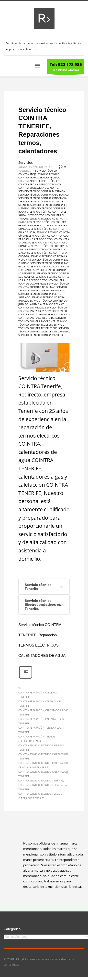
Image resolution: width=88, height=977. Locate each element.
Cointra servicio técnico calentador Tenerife (43, 774)
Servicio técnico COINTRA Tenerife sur (41, 326)
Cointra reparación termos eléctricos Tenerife (36, 739)
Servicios (25, 162)
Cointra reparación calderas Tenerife (37, 695)
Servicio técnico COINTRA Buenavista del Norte (39, 186)
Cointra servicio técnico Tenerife (40, 780)
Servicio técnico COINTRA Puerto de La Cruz (42, 288)
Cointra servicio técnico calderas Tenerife (41, 747)
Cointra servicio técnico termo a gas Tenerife (43, 787)
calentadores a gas (40, 476)
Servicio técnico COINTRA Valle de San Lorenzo (43, 329)
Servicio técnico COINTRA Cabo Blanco (43, 194)
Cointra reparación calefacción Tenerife (39, 703)
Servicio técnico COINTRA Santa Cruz (42, 309)
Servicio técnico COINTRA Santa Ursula (42, 312)
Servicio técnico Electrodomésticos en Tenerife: (43, 604)
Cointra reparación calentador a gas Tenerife (43, 712)
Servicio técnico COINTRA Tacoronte (42, 319)
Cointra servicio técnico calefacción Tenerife (43, 756)
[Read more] (25, 678)
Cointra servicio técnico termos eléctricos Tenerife (40, 796)
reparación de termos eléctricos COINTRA (39, 435)
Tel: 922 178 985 (66, 64)
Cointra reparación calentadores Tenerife (41, 721)
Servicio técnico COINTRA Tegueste (42, 322)
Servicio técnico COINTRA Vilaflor (40, 335)
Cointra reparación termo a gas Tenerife (39, 730)
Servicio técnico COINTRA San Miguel (41, 305)
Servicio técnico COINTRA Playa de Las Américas (41, 281)
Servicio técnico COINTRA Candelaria (42, 198)
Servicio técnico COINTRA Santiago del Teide (44, 316)
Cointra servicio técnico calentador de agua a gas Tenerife (43, 765)
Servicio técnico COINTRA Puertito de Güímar (43, 285)
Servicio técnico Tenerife (38, 587)
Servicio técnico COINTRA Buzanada (41, 191)
